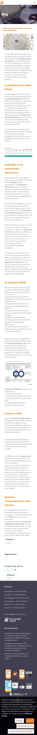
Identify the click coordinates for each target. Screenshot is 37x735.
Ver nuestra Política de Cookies (21, 731)
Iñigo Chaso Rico (11, 554)
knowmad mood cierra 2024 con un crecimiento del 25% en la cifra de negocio (17, 656)
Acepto (30, 720)
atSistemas (13, 510)
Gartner (7, 339)
